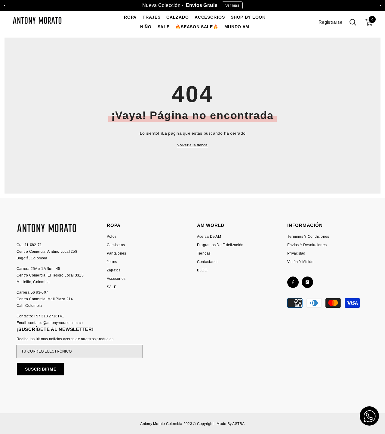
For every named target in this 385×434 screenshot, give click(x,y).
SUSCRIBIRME (41, 369)
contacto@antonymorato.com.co (55, 323)
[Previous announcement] (4, 5)
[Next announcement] (380, 5)
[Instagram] (307, 282)
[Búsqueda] (353, 22)
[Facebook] (293, 282)
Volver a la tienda (192, 145)
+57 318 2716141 (49, 316)
